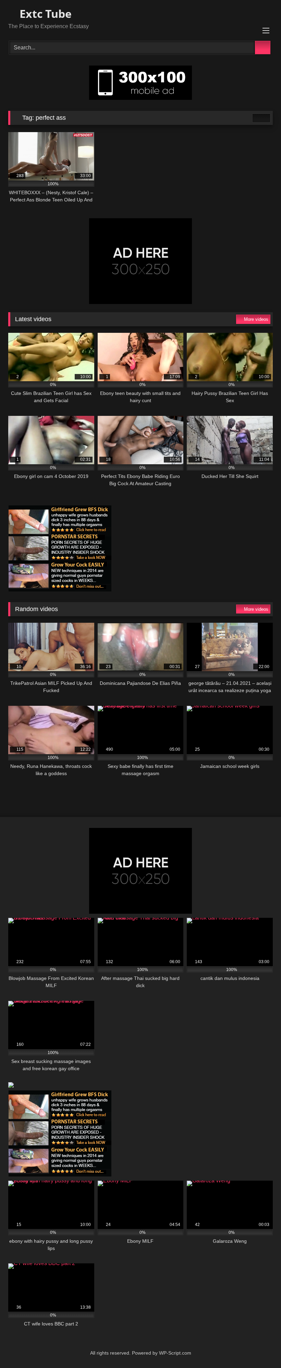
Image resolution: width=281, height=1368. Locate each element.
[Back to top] (260, 1347)
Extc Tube (44, 13)
